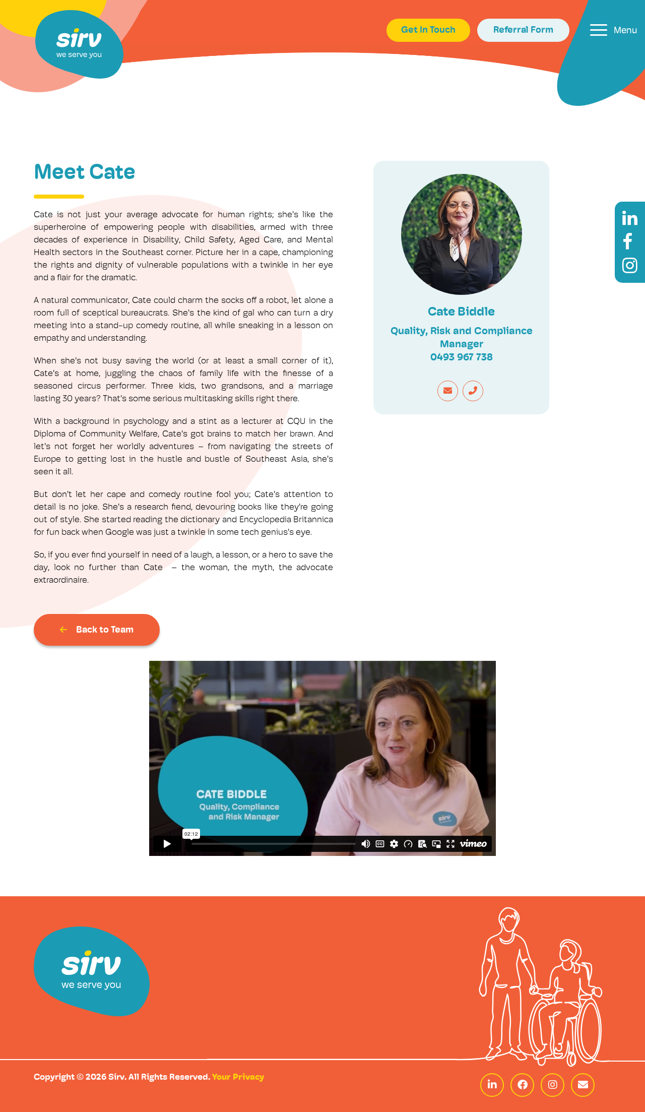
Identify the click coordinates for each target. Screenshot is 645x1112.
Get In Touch (428, 30)
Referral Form (523, 30)
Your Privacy (238, 1077)
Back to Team (105, 630)
